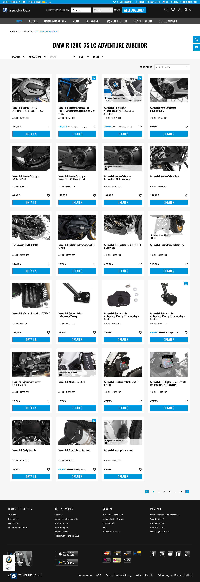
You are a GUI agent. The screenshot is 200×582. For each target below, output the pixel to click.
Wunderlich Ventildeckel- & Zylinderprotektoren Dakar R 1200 (27, 109)
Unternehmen (61, 523)
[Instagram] (162, 554)
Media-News (13, 523)
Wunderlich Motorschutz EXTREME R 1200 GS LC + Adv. (122, 246)
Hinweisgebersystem (159, 531)
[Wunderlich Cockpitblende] (31, 432)
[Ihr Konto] (179, 9)
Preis (82, 56)
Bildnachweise (61, 531)
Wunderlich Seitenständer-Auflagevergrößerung (70, 315)
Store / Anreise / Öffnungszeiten (165, 514)
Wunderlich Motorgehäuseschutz (118, 450)
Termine (59, 514)
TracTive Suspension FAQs (67, 535)
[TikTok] (187, 554)
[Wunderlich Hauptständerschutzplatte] (169, 227)
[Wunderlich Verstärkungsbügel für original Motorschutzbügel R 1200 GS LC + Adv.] (77, 90)
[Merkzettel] (173, 9)
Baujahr (16, 56)
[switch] (9, 568)
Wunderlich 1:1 (157, 519)
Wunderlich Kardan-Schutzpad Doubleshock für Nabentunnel (71, 178)
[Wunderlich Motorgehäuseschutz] (123, 432)
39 (180, 491)
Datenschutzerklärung (118, 575)
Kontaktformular (157, 527)
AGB (98, 575)
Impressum (85, 575)
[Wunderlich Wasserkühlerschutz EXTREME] (31, 295)
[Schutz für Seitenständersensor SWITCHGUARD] (31, 364)
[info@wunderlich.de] (196, 47)
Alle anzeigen (134, 10)
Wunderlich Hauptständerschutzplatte (167, 245)
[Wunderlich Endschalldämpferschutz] (77, 432)
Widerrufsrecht (144, 575)
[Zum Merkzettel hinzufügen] (48, 126)
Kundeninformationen (113, 514)
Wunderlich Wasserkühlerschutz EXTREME (31, 313)
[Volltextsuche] (166, 9)
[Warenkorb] (195, 9)
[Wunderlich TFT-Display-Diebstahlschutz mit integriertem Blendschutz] (169, 364)
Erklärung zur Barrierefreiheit (175, 575)
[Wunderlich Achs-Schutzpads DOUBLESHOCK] (169, 90)
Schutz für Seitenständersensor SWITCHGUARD (26, 384)
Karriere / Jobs (61, 527)
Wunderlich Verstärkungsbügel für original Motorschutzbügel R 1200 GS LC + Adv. (76, 110)
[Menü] (13, 556)
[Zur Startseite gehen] (16, 9)
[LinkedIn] (178, 554)
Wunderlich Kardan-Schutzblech (164, 176)
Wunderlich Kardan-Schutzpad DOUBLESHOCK (25, 178)
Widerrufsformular (111, 531)
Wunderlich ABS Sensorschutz (71, 382)
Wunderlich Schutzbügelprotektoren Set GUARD (76, 246)
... (175, 491)
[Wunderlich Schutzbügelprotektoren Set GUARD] (77, 227)
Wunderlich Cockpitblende (24, 450)
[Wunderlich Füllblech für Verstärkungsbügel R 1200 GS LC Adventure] (123, 90)
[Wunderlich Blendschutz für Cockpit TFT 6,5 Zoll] (123, 364)
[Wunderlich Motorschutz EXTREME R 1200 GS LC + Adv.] (123, 227)
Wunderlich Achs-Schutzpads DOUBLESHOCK (163, 109)
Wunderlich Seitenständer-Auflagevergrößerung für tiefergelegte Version (121, 316)
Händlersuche (109, 523)
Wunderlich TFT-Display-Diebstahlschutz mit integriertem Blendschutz (168, 384)
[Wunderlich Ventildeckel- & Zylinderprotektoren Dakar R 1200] (31, 90)
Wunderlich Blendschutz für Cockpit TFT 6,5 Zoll (121, 384)
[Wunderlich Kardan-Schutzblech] (169, 158)
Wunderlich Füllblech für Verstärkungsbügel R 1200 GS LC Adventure (119, 110)
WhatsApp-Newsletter (17, 527)
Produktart (35, 56)
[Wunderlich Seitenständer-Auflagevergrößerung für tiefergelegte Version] (123, 295)
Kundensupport (157, 523)
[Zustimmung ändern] (14, 576)
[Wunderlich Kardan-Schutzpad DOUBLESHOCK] (31, 158)
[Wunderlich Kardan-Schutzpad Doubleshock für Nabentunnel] (77, 158)
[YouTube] (170, 554)
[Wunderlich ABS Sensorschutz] (77, 364)
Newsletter (12, 514)
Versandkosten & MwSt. (113, 519)
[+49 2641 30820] (196, 39)
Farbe (96, 56)
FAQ (104, 527)
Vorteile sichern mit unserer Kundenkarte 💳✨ (25, 2)
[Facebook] (153, 554)
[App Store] (66, 554)
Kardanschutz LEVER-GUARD (25, 245)
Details (31, 133)
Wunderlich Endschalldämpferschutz (74, 450)
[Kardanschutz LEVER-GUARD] (31, 227)
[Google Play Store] (66, 562)
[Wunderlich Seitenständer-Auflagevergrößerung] (77, 295)
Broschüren (12, 519)
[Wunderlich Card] (19, 558)
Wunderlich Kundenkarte (66, 519)
